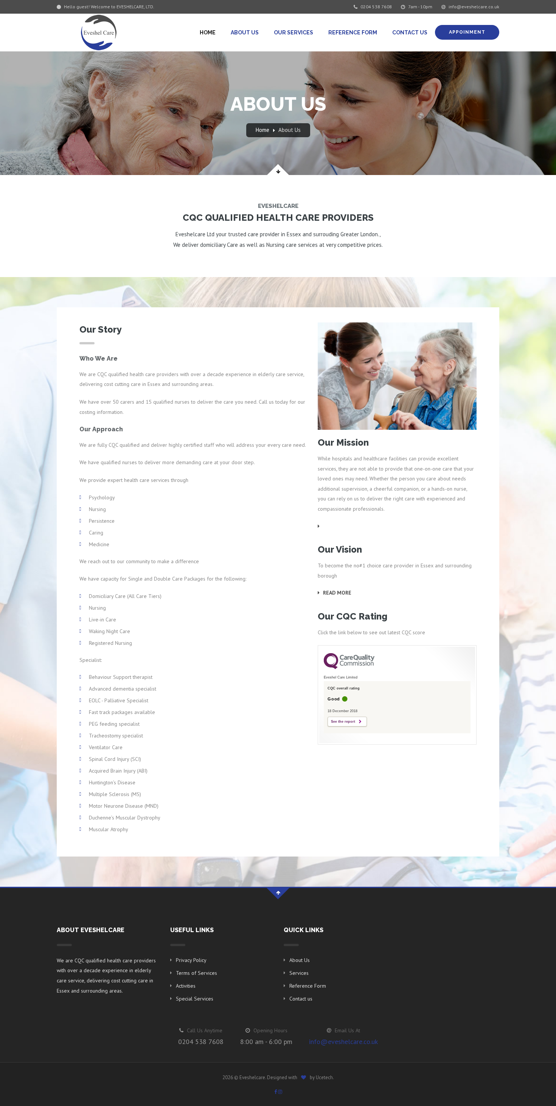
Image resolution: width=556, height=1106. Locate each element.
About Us (245, 32)
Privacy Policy (191, 960)
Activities (186, 985)
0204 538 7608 (375, 6)
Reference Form (352, 32)
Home (208, 32)
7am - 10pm (419, 6)
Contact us (300, 998)
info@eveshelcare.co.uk (473, 6)
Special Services (194, 998)
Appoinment (467, 32)
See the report (343, 721)
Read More (336, 592)
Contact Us (409, 32)
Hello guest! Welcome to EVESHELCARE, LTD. (108, 6)
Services (299, 973)
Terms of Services (196, 973)
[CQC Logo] (349, 667)
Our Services (293, 32)
